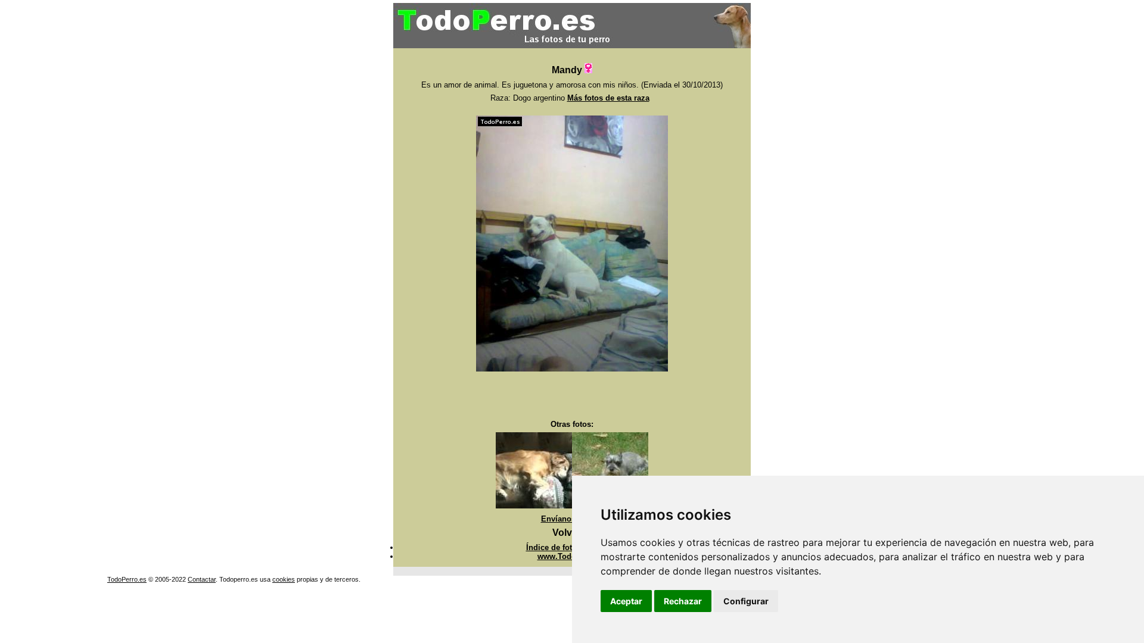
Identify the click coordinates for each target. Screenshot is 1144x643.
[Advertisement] (572, 396)
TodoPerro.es (127, 579)
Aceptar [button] (626, 601)
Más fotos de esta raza (608, 97)
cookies (283, 579)
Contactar (202, 579)
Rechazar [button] (683, 601)
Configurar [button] (746, 601)
